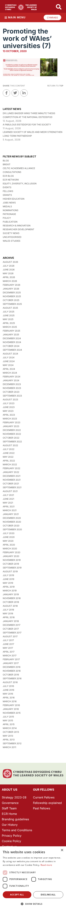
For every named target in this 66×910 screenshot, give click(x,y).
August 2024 (10, 353)
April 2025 (9, 323)
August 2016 (10, 682)
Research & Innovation (16, 225)
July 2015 (8, 716)
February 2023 (11, 422)
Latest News (12, 108)
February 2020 (11, 552)
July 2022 (8, 449)
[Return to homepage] (21, 7)
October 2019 (11, 563)
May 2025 (8, 319)
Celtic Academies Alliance (19, 168)
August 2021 (10, 491)
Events (7, 187)
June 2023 (8, 407)
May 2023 (8, 411)
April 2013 (8, 739)
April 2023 (9, 414)
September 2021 (12, 487)
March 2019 (9, 590)
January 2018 (11, 621)
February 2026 (11, 284)
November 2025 (12, 296)
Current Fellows (43, 797)
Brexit (6, 164)
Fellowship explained (47, 803)
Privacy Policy (11, 835)
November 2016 (12, 670)
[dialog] (33, 878)
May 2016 (8, 693)
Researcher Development (18, 229)
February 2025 (11, 330)
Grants (7, 195)
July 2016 (8, 686)
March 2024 (10, 372)
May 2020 (8, 541)
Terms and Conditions (17, 830)
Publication (10, 221)
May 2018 (8, 613)
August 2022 (10, 445)
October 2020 (11, 525)
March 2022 (10, 464)
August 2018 (10, 605)
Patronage (9, 214)
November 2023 (12, 388)
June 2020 (9, 537)
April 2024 (9, 369)
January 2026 (11, 288)
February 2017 (11, 659)
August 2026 (10, 262)
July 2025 (8, 311)
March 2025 (10, 327)
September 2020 (12, 529)
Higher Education (13, 198)
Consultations (12, 172)
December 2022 (12, 430)
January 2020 (11, 556)
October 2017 (11, 628)
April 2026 (9, 277)
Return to (55, 85)
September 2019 (12, 567)
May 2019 (8, 583)
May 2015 (8, 720)
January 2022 (11, 472)
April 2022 (9, 460)
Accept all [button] (17, 894)
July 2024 (8, 357)
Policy (7, 218)
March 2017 (9, 655)
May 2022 (8, 456)
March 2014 (10, 728)
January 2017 (11, 663)
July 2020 (8, 533)
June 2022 (8, 453)
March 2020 (10, 548)
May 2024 (8, 365)
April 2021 (8, 506)
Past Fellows (41, 808)
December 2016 (11, 667)
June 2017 (8, 644)
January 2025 (11, 334)
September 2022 (12, 441)
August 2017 (10, 636)
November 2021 (12, 479)
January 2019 (11, 594)
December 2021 (11, 476)
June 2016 (8, 690)
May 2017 (8, 648)
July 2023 (8, 403)
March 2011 (9, 747)
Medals (7, 206)
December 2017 (11, 625)
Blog (6, 160)
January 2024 (11, 380)
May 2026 (8, 273)
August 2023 (10, 399)
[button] (33, 904)
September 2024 (12, 349)
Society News (11, 233)
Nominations (10, 210)
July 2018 (8, 609)
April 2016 (8, 697)
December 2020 (12, 518)
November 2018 (12, 598)
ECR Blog (8, 176)
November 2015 (12, 712)
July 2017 (8, 640)
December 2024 (12, 338)
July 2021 (8, 495)
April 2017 (8, 651)
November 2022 (12, 434)
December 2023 (12, 384)
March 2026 (10, 281)
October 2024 (11, 346)
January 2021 (11, 514)
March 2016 (9, 701)
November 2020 (12, 521)
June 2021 (8, 498)
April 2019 (8, 586)
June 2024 (9, 361)
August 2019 (10, 571)
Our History (10, 824)
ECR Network (11, 179)
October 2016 (11, 674)
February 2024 (11, 376)
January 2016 (11, 709)
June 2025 (8, 315)
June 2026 (8, 269)
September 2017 (12, 632)
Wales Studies (11, 240)
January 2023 (11, 426)
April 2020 (9, 544)
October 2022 (11, 437)
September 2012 (12, 743)
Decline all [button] (48, 894)
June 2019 (8, 579)
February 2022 (11, 468)
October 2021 (11, 483)
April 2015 (8, 724)
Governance (10, 803)
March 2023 (10, 418)
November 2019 (12, 560)
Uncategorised (12, 237)
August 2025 (10, 307)
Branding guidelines (15, 819)
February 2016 (11, 705)
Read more (46, 865)
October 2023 (11, 391)
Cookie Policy (11, 841)
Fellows (8, 191)
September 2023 (12, 395)
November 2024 (12, 342)
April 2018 (8, 617)
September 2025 (12, 304)
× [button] (61, 850)
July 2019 (8, 575)
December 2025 (12, 292)
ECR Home (9, 814)
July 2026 (8, 265)
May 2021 (8, 502)
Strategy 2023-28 (14, 797)
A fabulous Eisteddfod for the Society (27, 124)
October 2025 (11, 300)
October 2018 (11, 602)
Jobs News (9, 202)
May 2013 (8, 735)
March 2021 (9, 510)
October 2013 (11, 732)
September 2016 (12, 678)
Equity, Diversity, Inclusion (19, 183)
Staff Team (9, 808)
